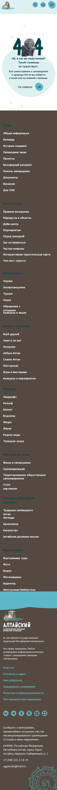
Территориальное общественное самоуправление (24, 476)
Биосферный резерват (17, 165)
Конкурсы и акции (14, 312)
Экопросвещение (14, 287)
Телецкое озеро (13, 441)
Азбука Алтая (11, 353)
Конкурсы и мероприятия (19, 378)
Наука (7, 300)
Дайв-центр (11, 224)
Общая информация (16, 133)
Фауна (7, 428)
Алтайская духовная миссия (21, 536)
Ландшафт (10, 397)
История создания (14, 146)
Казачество (10, 530)
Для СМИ (9, 190)
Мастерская (10, 365)
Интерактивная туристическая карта (26, 254)
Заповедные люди (14, 152)
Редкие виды (11, 435)
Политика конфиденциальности (23, 693)
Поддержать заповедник (19, 686)
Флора (7, 422)
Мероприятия (12, 230)
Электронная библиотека (19, 589)
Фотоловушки (12, 577)
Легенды (8, 517)
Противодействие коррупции (22, 699)
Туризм (8, 293)
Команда (8, 139)
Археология (10, 524)
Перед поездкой (13, 236)
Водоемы (9, 416)
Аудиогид (9, 583)
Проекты (8, 158)
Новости (8, 667)
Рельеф (8, 403)
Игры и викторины (15, 372)
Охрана (7, 281)
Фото (6, 564)
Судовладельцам (14, 469)
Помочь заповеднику (16, 171)
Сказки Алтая (11, 359)
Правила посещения (16, 211)
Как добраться (12, 680)
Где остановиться (14, 242)
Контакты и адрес (14, 674)
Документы (10, 177)
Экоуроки (9, 347)
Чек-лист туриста (14, 260)
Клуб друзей (11, 334)
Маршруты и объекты (17, 218)
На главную (25, 87)
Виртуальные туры (15, 558)
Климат (8, 409)
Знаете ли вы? (12, 340)
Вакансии (9, 184)
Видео (7, 571)
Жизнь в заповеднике (17, 462)
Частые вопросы (13, 248)
